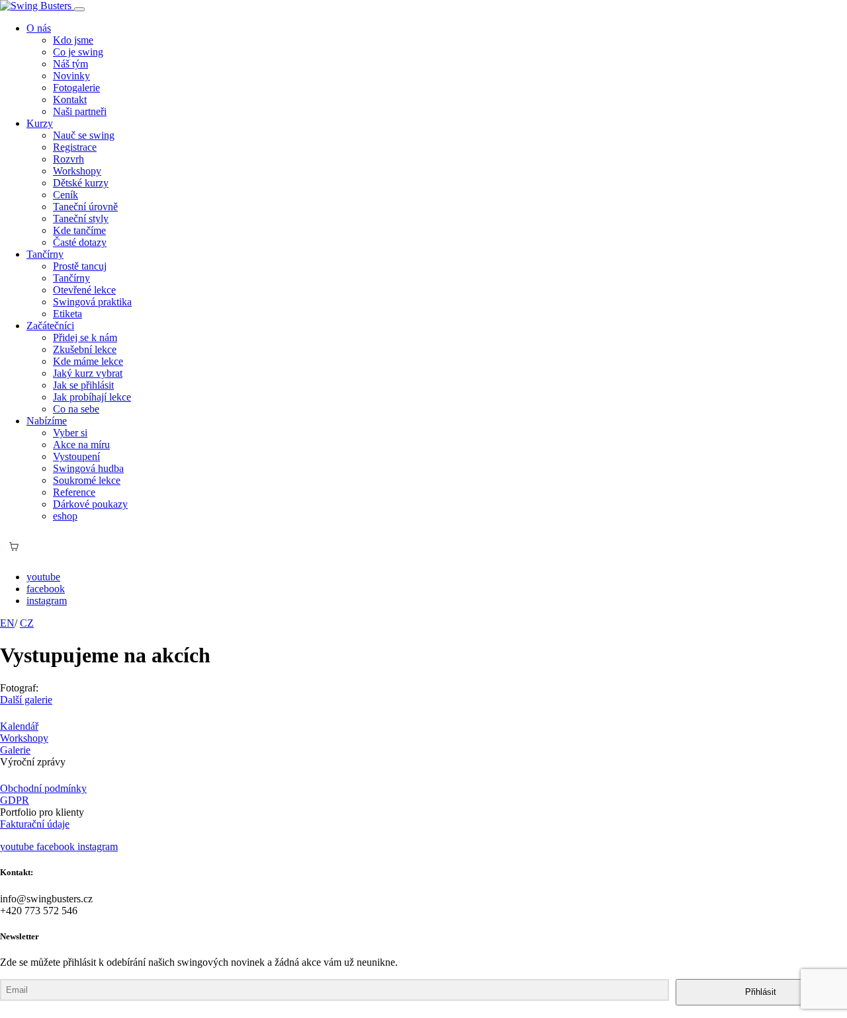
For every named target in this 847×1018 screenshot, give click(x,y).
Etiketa (67, 313)
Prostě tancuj (80, 266)
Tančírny (71, 278)
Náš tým (70, 63)
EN (7, 623)
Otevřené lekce (84, 289)
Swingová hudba (88, 468)
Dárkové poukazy (90, 504)
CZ (27, 623)
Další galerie (26, 699)
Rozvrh (68, 159)
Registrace (75, 147)
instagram (46, 600)
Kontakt (70, 99)
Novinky (71, 75)
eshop (65, 516)
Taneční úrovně (85, 206)
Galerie (15, 750)
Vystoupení (76, 456)
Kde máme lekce (88, 361)
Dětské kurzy (81, 182)
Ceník (65, 194)
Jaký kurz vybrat (87, 373)
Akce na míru (81, 444)
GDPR (14, 800)
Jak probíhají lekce (92, 397)
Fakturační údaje (34, 824)
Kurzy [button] (39, 123)
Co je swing (78, 52)
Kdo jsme (73, 40)
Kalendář (19, 726)
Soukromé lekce (86, 480)
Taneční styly (81, 218)
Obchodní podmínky (43, 788)
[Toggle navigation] (79, 9)
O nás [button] (38, 28)
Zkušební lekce (84, 349)
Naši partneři (80, 111)
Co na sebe (76, 408)
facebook (45, 588)
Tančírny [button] (45, 254)
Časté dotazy (80, 242)
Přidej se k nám (85, 337)
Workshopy (77, 170)
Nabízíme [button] (46, 420)
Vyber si (70, 432)
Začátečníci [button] (50, 325)
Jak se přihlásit (83, 385)
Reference (74, 492)
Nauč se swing (83, 135)
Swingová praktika (92, 301)
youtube (43, 576)
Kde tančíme (79, 230)
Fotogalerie (76, 87)
